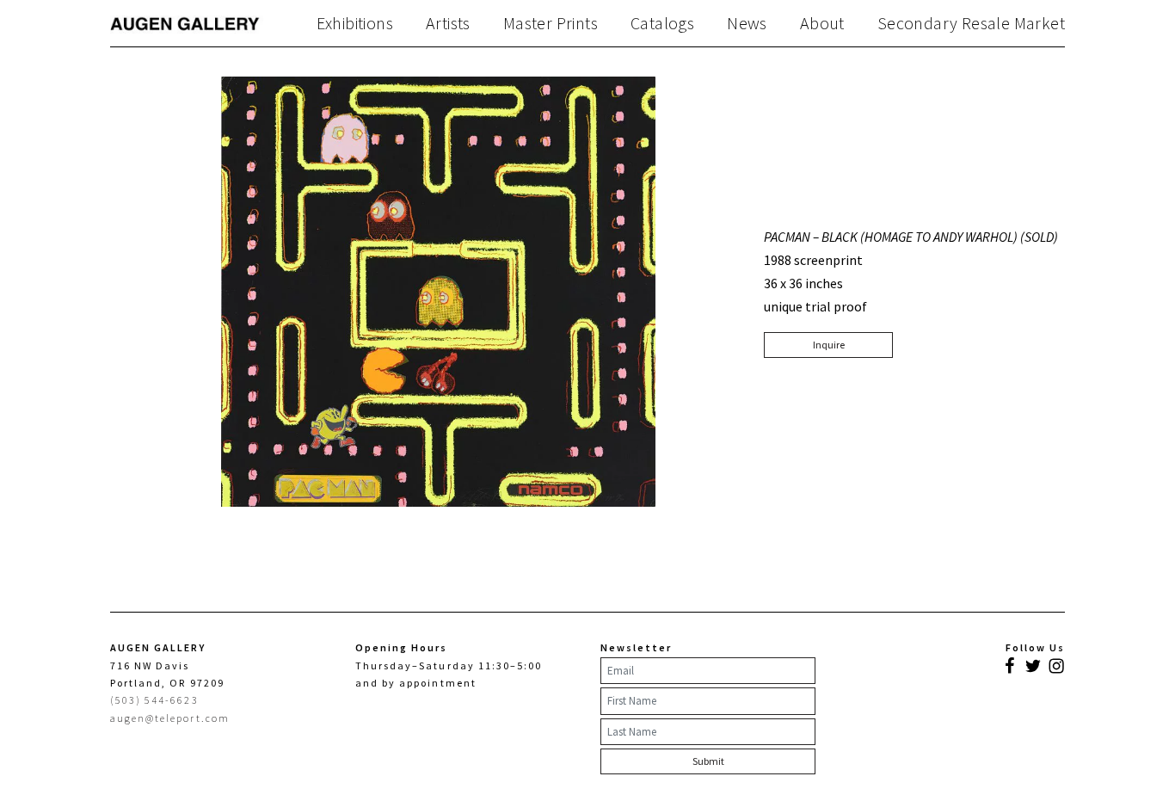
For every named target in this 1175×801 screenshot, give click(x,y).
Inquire (829, 344)
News (747, 23)
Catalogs (662, 23)
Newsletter (636, 647)
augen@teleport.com (170, 718)
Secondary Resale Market (971, 23)
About (822, 23)
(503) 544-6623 (154, 699)
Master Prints (550, 23)
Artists (448, 23)
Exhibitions (355, 23)
